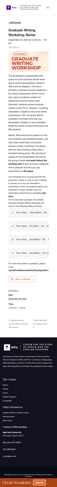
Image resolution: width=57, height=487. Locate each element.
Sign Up (39, 482)
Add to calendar (22, 279)
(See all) (15, 47)
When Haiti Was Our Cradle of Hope (40, 322)
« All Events (14, 22)
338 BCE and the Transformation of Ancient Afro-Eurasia (18, 324)
